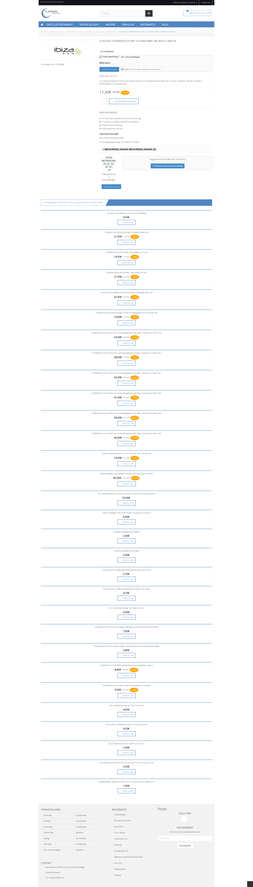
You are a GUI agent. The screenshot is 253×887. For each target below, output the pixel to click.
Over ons (118, 863)
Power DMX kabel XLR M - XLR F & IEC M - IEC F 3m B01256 (126, 453)
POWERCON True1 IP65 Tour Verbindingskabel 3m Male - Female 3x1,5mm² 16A (126, 353)
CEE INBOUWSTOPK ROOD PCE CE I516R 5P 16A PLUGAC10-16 (126, 762)
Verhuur (128, 24)
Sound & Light (89, 24)
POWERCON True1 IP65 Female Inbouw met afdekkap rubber (126, 665)
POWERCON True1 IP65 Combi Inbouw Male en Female (126, 685)
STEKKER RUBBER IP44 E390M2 (126, 532)
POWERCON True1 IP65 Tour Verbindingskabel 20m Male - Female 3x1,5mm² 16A (126, 433)
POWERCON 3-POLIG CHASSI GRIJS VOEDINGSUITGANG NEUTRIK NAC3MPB (126, 646)
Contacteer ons (121, 838)
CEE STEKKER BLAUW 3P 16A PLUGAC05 (127, 705)
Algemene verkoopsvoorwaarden (128, 857)
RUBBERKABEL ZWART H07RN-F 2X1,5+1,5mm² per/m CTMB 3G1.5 (126, 781)
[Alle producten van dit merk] (68, 50)
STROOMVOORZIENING (106, 31)
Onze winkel (119, 832)
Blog (165, 24)
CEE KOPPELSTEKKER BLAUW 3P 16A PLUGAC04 (126, 724)
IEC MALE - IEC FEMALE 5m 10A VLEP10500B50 (126, 213)
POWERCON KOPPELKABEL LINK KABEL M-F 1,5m (126, 252)
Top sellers (119, 826)
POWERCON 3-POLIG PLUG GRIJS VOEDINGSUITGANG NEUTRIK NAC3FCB (126, 627)
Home (43, 31)
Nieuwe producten (122, 820)
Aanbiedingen (120, 814)
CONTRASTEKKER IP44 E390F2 (126, 551)
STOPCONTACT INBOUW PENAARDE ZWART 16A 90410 (126, 589)
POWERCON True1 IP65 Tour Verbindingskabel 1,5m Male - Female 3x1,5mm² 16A (126, 332)
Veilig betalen (120, 869)
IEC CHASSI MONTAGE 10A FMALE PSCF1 (126, 608)
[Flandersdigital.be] (51, 13)
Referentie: (104, 76)
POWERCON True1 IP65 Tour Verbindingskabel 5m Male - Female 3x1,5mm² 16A (126, 373)
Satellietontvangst (60, 24)
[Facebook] (184, 819)
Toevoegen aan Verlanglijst (52, 64)
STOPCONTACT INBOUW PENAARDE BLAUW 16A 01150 (126, 570)
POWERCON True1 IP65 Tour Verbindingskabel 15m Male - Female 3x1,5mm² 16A (126, 413)
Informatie (147, 24)
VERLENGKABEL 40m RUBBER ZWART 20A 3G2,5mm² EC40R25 (126, 473)
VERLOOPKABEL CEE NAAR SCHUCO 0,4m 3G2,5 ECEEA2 (126, 513)
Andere (110, 24)
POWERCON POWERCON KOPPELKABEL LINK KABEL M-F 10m (126, 292)
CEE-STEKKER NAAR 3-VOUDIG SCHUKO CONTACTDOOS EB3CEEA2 (126, 493)
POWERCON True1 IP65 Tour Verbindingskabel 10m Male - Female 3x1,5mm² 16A (126, 393)
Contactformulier (52, 872)
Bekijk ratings (105, 62)
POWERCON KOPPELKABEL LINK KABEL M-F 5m (126, 272)
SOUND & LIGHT (56, 31)
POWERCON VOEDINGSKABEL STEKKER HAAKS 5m (126, 232)
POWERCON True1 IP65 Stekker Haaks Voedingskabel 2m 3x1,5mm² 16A (126, 312)
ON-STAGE (70, 31)
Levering (118, 844)
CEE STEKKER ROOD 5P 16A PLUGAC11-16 (126, 743)
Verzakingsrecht (121, 851)
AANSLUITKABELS (85, 31)
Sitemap (117, 875)
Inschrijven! (185, 845)
